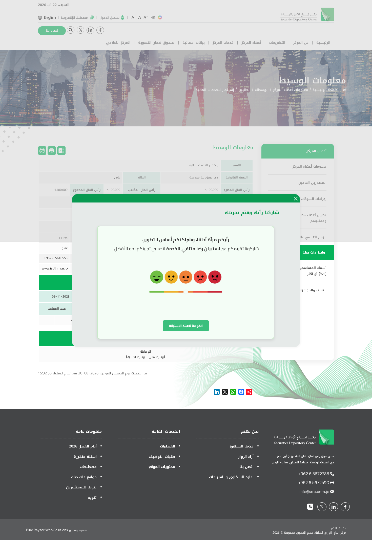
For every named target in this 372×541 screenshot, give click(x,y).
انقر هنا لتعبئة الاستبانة (186, 326)
